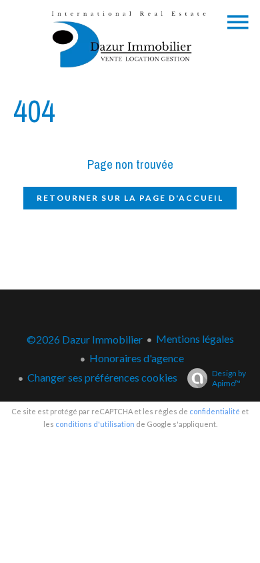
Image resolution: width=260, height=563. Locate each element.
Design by (229, 378)
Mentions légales (195, 338)
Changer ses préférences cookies (102, 377)
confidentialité (214, 411)
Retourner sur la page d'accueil (130, 198)
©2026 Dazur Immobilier (85, 339)
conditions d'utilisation (95, 424)
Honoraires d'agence (136, 358)
